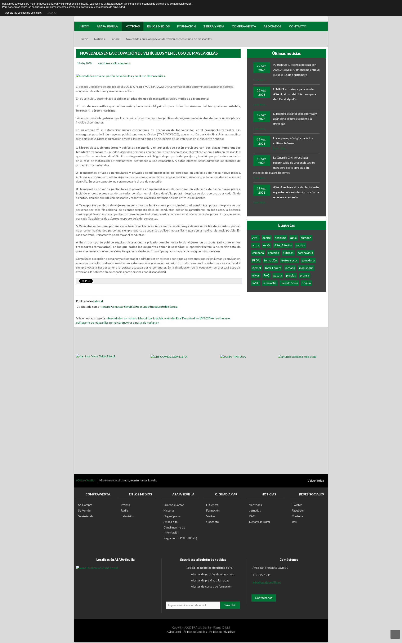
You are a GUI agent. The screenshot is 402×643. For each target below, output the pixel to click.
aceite (267, 237)
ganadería (308, 260)
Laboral (115, 39)
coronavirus (305, 253)
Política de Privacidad (222, 631)
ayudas (300, 245)
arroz (255, 245)
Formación (213, 510)
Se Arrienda (85, 516)
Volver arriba (316, 480)
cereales (273, 253)
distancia (172, 306)
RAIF (255, 283)
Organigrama (172, 516)
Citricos (288, 253)
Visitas (210, 516)
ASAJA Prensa (106, 63)
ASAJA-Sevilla (85, 480)
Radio (124, 510)
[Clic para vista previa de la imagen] (120, 75)
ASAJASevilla (283, 245)
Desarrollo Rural (259, 521)
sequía (306, 283)
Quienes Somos (174, 505)
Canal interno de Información (174, 530)
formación (270, 260)
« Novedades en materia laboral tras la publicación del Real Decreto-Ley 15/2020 (158, 318)
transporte (107, 306)
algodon (306, 237)
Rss (294, 521)
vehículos (133, 306)
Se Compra (85, 505)
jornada (290, 268)
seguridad (159, 306)
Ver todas (255, 505)
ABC (255, 237)
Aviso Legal (171, 521)
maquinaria (306, 268)
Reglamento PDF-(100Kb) (180, 538)
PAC (266, 275)
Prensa (125, 505)
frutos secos (289, 260)
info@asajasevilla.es (267, 582)
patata (277, 275)
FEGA (256, 260)
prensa (304, 275)
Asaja (266, 245)
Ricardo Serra (289, 283)
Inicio (84, 39)
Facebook (298, 510)
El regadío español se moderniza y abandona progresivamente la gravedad (295, 118)
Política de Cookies (195, 631)
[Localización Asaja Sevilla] (97, 567)
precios (291, 275)
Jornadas (255, 510)
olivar (255, 275)
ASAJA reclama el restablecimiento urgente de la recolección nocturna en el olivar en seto (296, 192)
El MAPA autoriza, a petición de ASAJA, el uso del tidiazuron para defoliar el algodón (294, 94)
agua (293, 237)
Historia (169, 510)
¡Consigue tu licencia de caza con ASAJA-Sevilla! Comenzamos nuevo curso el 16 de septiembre (296, 69)
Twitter (297, 505)
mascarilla (121, 306)
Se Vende (84, 510)
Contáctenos (263, 597)
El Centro (212, 505)
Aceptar (51, 12)
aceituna (280, 237)
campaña (258, 253)
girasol (256, 268)
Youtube (297, 516)
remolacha (269, 283)
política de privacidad (112, 7)
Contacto (212, 521)
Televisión (127, 516)
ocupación (146, 306)
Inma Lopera (273, 268)
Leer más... (260, 79)
